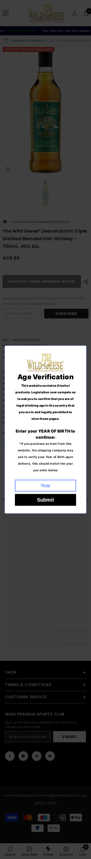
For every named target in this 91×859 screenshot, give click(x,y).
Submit (45, 500)
